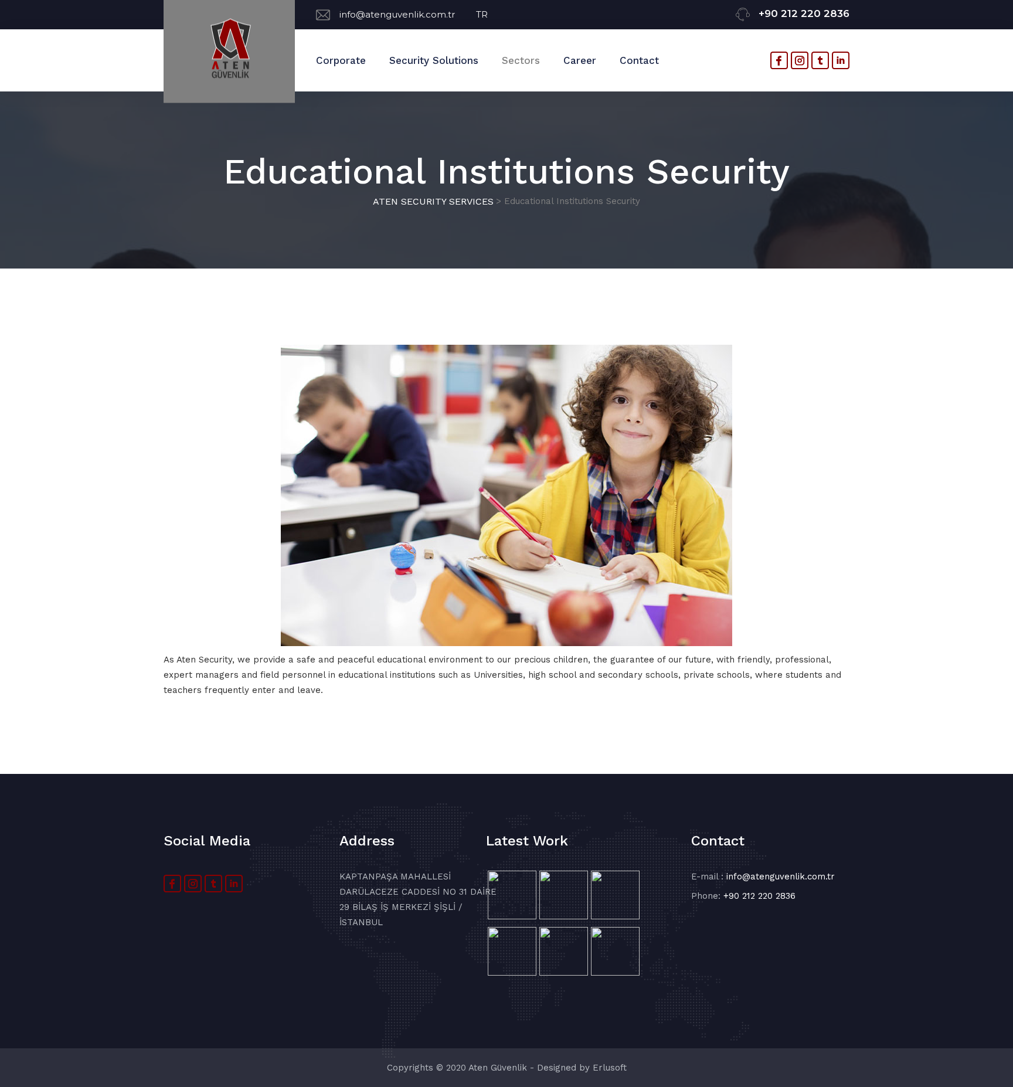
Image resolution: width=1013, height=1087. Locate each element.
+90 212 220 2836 (804, 13)
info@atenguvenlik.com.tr (407, 14)
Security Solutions (433, 60)
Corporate (341, 60)
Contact (639, 60)
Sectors (521, 60)
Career (579, 60)
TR (482, 14)
